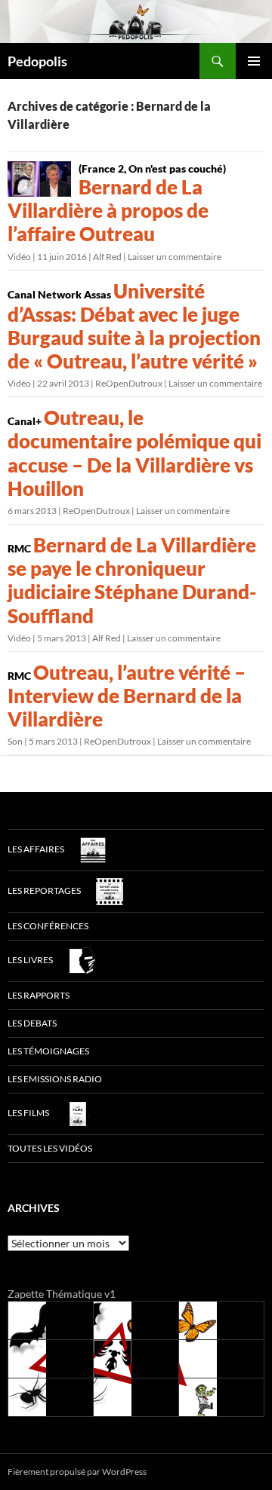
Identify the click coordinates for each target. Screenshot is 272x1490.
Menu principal (254, 61)
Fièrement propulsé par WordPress (77, 1471)
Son (15, 741)
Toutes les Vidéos (50, 1148)
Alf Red (107, 256)
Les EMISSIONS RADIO (55, 1079)
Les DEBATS (32, 1023)
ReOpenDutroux (128, 383)
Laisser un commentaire (174, 256)
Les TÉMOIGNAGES (48, 1051)
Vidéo (19, 256)
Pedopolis (37, 61)
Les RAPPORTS (39, 995)
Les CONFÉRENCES (48, 926)
